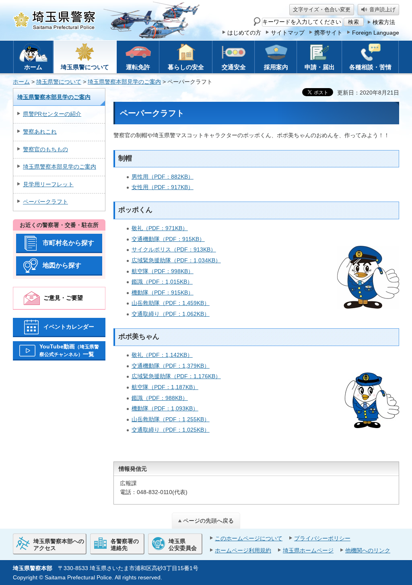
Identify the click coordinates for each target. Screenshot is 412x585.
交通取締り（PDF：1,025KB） (171, 429)
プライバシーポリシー (322, 538)
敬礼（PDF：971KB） (160, 228)
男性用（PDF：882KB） (163, 176)
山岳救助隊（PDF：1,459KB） (171, 303)
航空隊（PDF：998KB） (163, 271)
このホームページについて (248, 538)
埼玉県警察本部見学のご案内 (124, 81)
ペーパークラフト (45, 201)
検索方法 (384, 22)
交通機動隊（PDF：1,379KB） (171, 366)
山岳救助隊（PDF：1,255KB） (171, 419)
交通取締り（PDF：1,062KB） (171, 314)
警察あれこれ (40, 131)
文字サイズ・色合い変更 (321, 9)
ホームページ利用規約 (243, 550)
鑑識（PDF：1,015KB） (162, 281)
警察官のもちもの (45, 149)
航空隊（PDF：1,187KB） (165, 387)
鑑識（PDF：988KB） (160, 398)
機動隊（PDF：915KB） (163, 292)
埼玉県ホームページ (308, 550)
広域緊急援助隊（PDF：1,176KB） (176, 376)
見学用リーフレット (48, 184)
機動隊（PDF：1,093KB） (165, 408)
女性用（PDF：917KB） (163, 187)
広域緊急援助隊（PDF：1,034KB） (176, 260)
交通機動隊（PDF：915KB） (168, 239)
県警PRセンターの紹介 (52, 114)
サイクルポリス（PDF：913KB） (174, 249)
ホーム (21, 81)
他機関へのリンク (367, 550)
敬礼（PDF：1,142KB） (162, 355)
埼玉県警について (58, 81)
